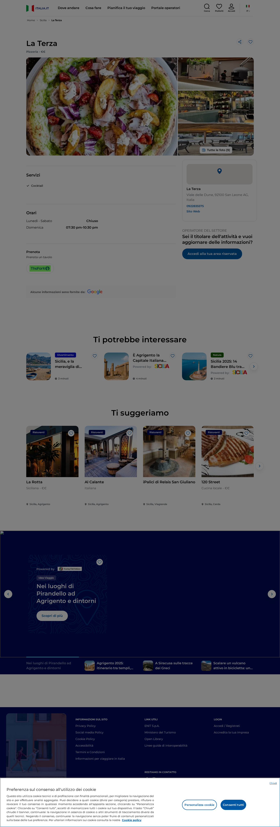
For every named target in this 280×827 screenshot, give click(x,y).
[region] (140, 802)
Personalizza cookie (199, 805)
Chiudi (273, 783)
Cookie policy (131, 820)
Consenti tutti (233, 805)
